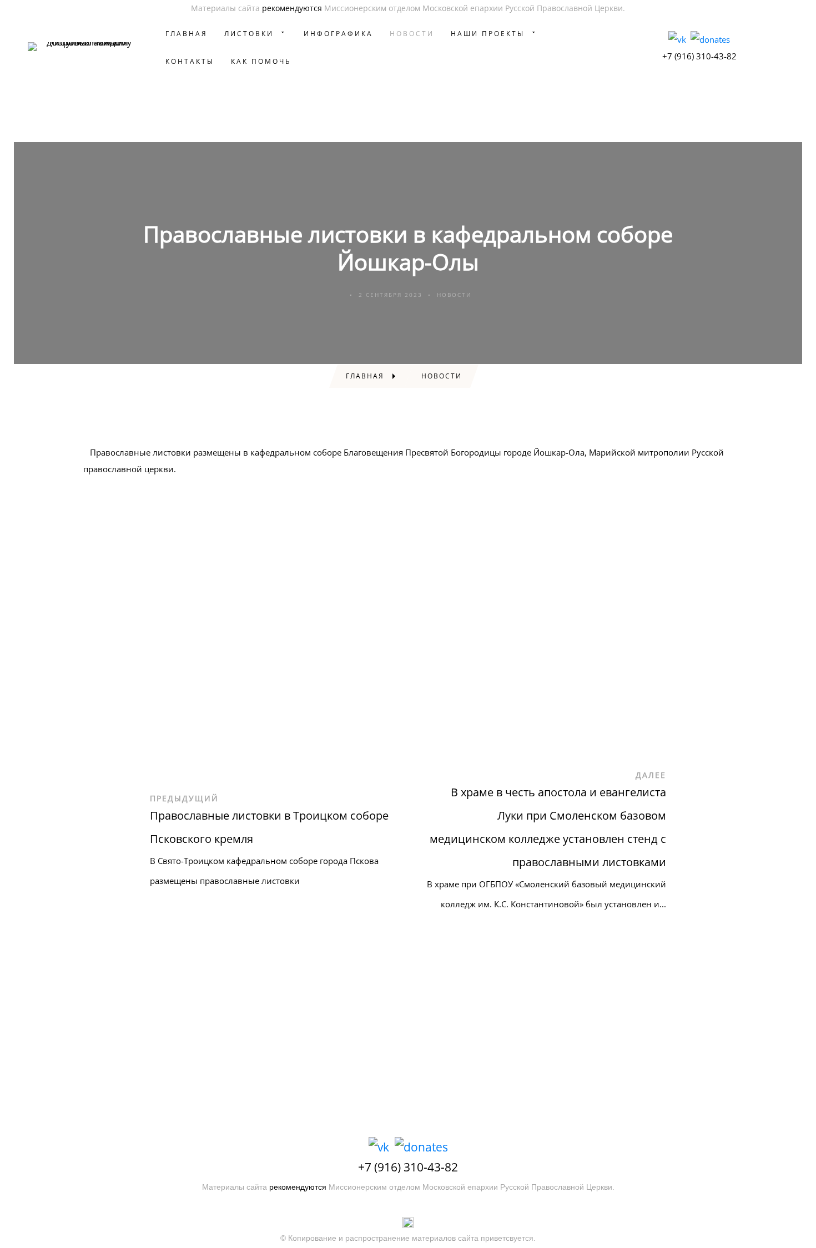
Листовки (249, 33)
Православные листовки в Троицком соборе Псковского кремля (269, 827)
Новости (412, 33)
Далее (651, 775)
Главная (186, 33)
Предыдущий (184, 798)
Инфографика (338, 33)
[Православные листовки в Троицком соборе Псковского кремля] (111, 848)
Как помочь (261, 61)
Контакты (189, 61)
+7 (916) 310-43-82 (699, 56)
